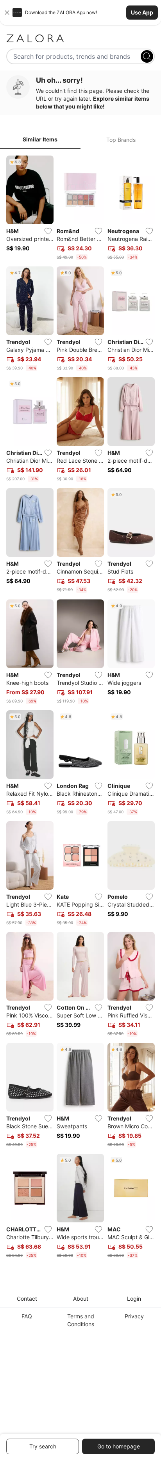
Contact (27, 1298)
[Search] (147, 56)
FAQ (26, 1316)
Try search (42, 1446)
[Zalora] (80, 38)
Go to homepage (118, 1446)
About (80, 1298)
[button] (80, 12)
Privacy (134, 1316)
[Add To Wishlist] (48, 231)
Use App (142, 12)
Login (134, 1298)
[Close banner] (7, 12)
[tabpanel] (80, 708)
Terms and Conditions (80, 1320)
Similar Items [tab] (40, 139)
